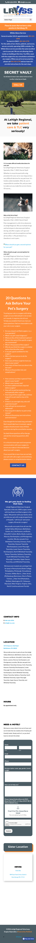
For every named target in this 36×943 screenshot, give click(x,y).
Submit (8, 831)
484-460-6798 (24, 41)
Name (7, 744)
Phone (7, 761)
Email (7, 754)
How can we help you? (12, 784)
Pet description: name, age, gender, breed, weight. (18, 769)
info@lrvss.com (10, 623)
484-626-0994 (12, 2)
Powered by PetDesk (24, 932)
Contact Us (18, 465)
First (6, 750)
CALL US (18, 85)
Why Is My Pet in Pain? (11, 215)
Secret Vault (24, 170)
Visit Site (18, 870)
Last (20, 750)
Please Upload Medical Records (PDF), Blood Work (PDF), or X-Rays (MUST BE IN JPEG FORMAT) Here (18, 801)
